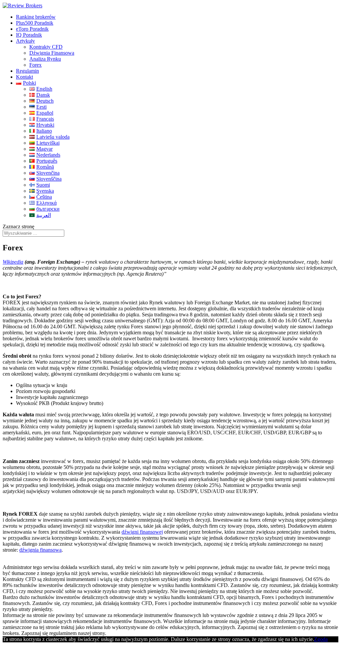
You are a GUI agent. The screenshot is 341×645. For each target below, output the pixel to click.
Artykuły (25, 41)
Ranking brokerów (36, 17)
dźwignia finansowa (40, 550)
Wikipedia (13, 262)
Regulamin (27, 71)
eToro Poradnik (32, 29)
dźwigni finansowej (142, 532)
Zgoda (321, 639)
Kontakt (24, 77)
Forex (35, 65)
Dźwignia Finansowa (51, 53)
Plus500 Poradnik (34, 23)
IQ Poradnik (29, 35)
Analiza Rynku (45, 59)
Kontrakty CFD (46, 47)
